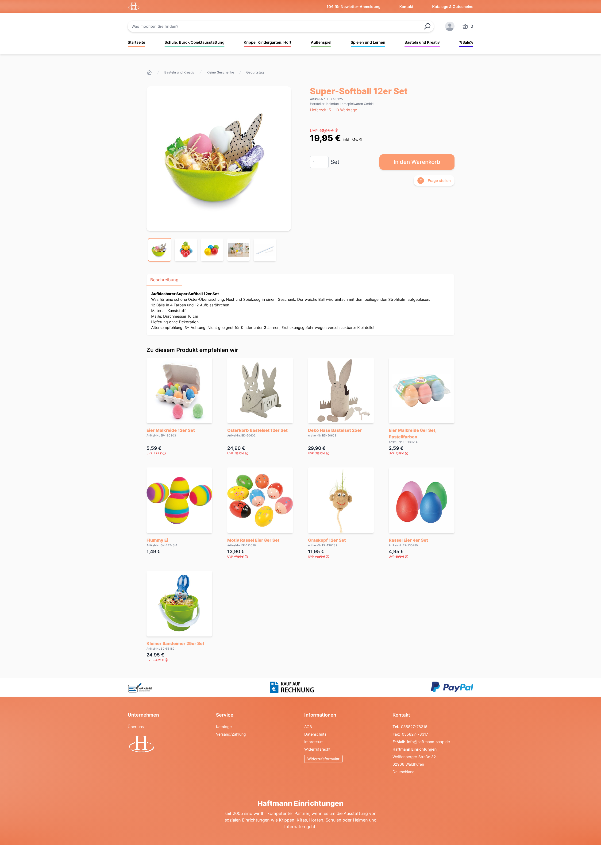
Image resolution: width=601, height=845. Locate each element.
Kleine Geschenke (220, 72)
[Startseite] (149, 72)
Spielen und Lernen (368, 42)
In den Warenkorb (417, 161)
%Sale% (466, 42)
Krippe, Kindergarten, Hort (267, 42)
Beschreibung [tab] (164, 279)
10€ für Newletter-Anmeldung (354, 6)
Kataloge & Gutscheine (452, 6)
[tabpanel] (218, 158)
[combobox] (281, 26)
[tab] (159, 250)
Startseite (136, 42)
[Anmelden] (450, 26)
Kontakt (406, 6)
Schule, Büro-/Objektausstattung (194, 42)
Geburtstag (255, 72)
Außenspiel (321, 42)
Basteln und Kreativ (422, 42)
